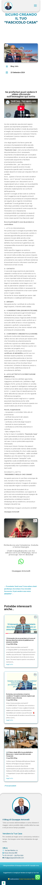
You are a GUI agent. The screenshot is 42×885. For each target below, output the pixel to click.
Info (16, 66)
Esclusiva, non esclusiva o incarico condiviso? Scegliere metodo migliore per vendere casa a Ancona (20, 696)
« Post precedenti (10, 786)
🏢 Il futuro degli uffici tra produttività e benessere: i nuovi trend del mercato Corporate (19, 754)
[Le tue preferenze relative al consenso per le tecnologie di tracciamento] (4, 883)
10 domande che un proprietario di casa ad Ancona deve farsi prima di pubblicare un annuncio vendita (20, 640)
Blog (12, 66)
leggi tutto (9, 664)
